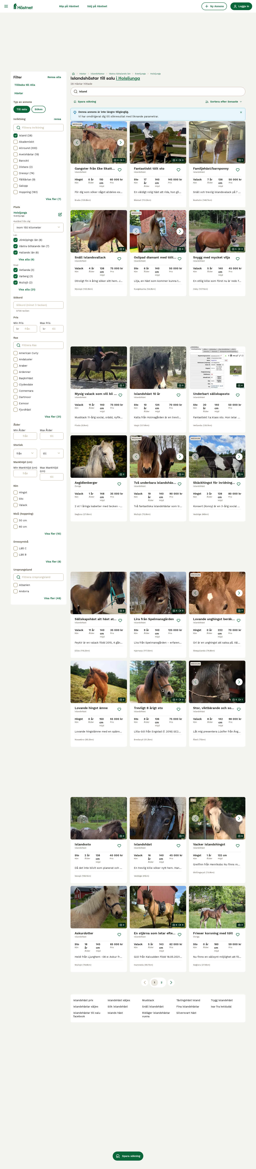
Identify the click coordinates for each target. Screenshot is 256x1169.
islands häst (115, 1012)
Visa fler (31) (53, 416)
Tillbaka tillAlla (24, 84)
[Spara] (120, 169)
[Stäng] (241, 112)
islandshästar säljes (85, 1006)
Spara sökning (87, 101)
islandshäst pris (83, 1000)
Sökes (38, 109)
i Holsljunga (128, 78)
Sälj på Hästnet (97, 6)
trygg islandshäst (222, 1000)
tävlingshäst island (188, 1000)
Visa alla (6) (26, 259)
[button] (99, 142)
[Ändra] (60, 214)
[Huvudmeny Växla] (6, 6)
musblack (148, 1000)
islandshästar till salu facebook (86, 1014)
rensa (57, 119)
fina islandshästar (187, 1006)
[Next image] (120, 142)
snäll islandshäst (153, 1006)
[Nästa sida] (171, 982)
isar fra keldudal (221, 1006)
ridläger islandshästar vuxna (156, 1014)
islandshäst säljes (119, 1000)
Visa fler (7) (53, 199)
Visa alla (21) (27, 289)
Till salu (22, 109)
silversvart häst (186, 1012)
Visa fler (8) (53, 561)
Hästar (18, 93)
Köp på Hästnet (69, 6)
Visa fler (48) (52, 598)
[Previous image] (76, 142)
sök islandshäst (118, 1006)
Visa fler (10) (53, 533)
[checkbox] (15, 135)
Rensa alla (54, 77)
